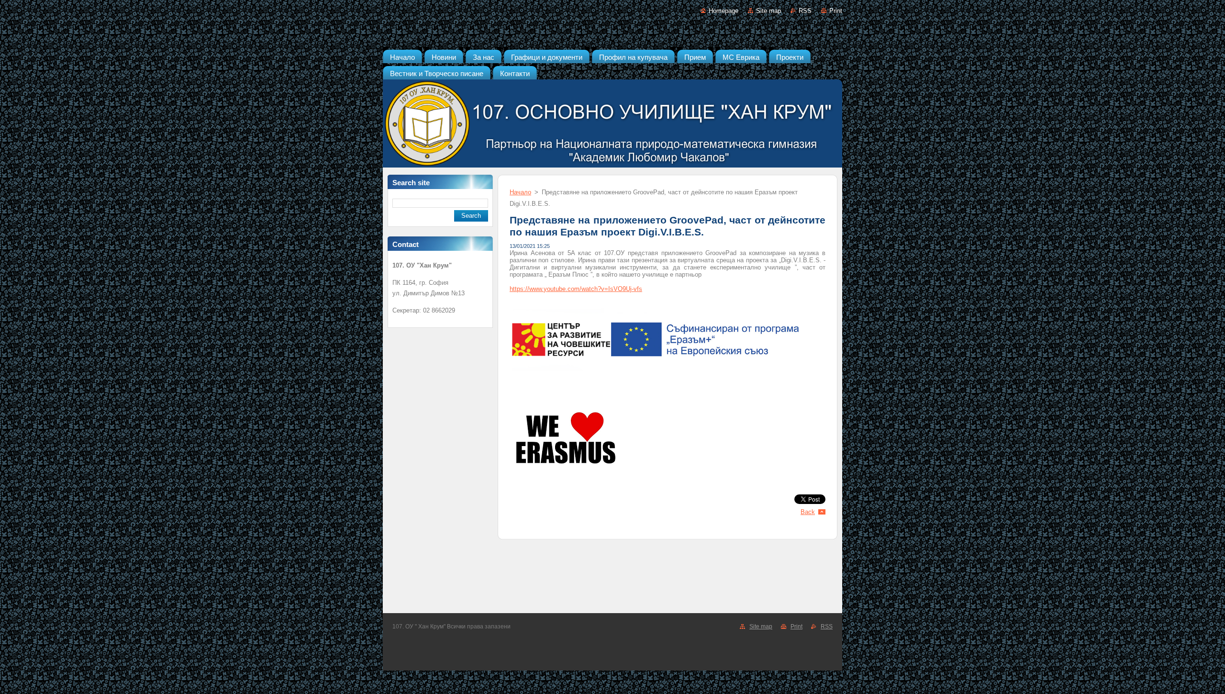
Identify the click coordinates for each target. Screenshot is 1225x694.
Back (808, 511)
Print (835, 10)
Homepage (723, 10)
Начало (520, 192)
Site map (768, 10)
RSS (805, 10)
